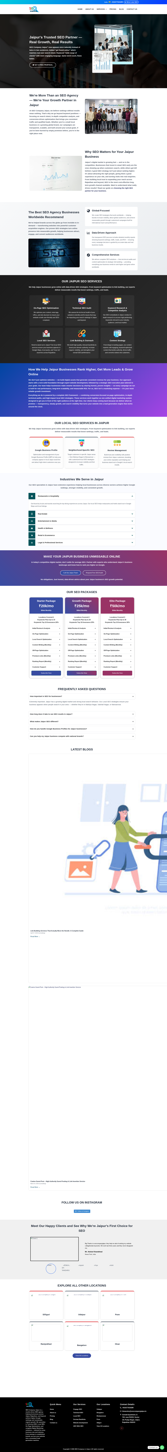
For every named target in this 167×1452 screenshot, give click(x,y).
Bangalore (81, 1345)
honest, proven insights (100, 386)
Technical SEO (78, 1412)
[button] (101, 9)
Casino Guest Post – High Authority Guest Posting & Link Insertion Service (57, 1181)
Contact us (132, 9)
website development (79, 383)
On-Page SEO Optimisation (46, 308)
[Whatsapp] (162, 1447)
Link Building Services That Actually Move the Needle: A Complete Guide (57, 931)
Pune (117, 1314)
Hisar (117, 1344)
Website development (80, 1423)
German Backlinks (79, 1419)
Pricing (112, 9)
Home (80, 9)
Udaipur (81, 1314)
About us (89, 9)
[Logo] (29, 1404)
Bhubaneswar (101, 1416)
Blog (121, 9)
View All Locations (103, 1426)
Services (101, 9)
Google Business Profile (46, 450)
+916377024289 (117, 2)
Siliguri (99, 1423)
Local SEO (76, 1416)
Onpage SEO (77, 1409)
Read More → (35, 936)
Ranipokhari (46, 1344)
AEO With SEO (78, 1426)
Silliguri (46, 1314)
